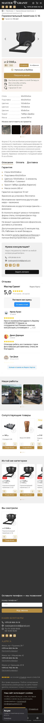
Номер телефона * (10, 600)
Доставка (32, 162)
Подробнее (7, 718)
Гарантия (7, 167)
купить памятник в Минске (26, 235)
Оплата (20, 162)
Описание (7, 162)
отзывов (22, 677)
